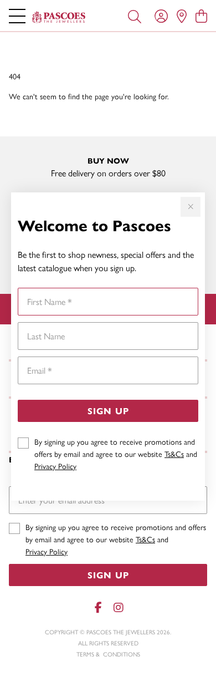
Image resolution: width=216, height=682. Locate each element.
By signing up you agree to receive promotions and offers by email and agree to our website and (115, 453)
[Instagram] (118, 607)
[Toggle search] (134, 15)
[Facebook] (98, 607)
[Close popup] (190, 207)
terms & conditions (108, 654)
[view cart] (201, 15)
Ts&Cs (174, 453)
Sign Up (108, 410)
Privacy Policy (55, 465)
